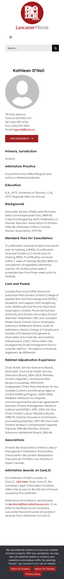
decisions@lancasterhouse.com (28, 504)
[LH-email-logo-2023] (32, 2)
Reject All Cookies (45, 568)
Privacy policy (32, 574)
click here (22, 481)
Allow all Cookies (20, 568)
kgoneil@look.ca (23, 129)
